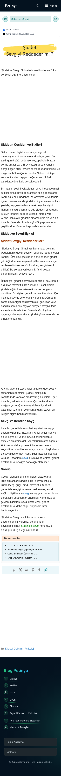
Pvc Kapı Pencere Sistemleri (25, 720)
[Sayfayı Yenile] (56, 19)
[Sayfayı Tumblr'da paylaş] (39, 570)
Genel (13, 692)
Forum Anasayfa (15, 742)
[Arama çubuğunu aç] (37, 6)
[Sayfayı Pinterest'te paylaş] (33, 570)
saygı (25, 458)
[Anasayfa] (5, 19)
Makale (13, 678)
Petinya (11, 6)
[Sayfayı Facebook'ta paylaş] (14, 570)
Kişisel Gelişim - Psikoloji (19, 648)
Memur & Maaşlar (19, 727)
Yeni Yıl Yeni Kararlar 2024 (20, 545)
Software (11, 752)
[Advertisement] (30, 110)
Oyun (12, 699)
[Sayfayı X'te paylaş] (20, 570)
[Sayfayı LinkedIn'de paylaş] (26, 570)
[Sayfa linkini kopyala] (45, 570)
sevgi (26, 493)
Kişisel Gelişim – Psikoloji (23, 713)
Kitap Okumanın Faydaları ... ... (22, 558)
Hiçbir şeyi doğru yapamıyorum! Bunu (25, 549)
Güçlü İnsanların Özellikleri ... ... (22, 553)
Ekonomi (14, 706)
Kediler (13, 685)
